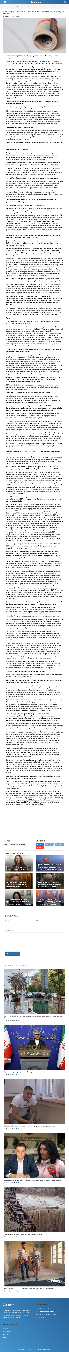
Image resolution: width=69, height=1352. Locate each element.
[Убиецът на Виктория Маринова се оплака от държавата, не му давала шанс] (34, 1101)
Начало (5, 6)
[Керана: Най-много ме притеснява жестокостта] (19, 863)
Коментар (9, 931)
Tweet (60, 844)
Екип (5, 1338)
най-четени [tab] (9, 966)
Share (40, 844)
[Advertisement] (18, 819)
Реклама (6, 1334)
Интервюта (12, 6)
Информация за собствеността (46, 1314)
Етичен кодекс (41, 1318)
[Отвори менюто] (5, 2)
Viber (50, 844)
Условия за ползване (43, 1308)
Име (7, 921)
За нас (5, 1328)
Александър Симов (18, 844)
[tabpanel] (34, 1132)
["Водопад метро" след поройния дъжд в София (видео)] (34, 1209)
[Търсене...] (65, 2)
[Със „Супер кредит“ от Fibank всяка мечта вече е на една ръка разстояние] (34, 1263)
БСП (5, 844)
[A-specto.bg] (36, 2)
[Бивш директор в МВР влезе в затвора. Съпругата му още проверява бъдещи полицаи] (34, 1155)
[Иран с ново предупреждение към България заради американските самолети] (34, 1047)
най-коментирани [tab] (22, 966)
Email (37, 921)
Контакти (6, 1331)
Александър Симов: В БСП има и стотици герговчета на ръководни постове (37, 6)
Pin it (40, 847)
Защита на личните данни (45, 1311)
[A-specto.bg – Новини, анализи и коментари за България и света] (8, 1306)
